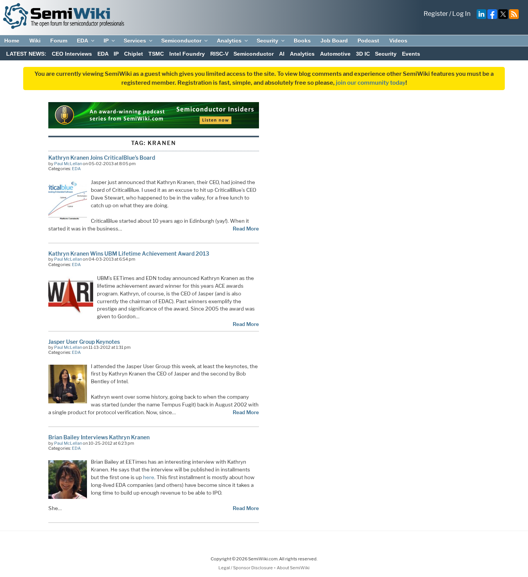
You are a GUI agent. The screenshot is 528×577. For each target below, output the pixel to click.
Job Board (334, 41)
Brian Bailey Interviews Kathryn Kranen (99, 437)
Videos (398, 41)
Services (135, 41)
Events (411, 54)
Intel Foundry (187, 54)
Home (11, 41)
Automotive (335, 54)
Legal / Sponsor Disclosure (246, 567)
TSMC (156, 54)
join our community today (370, 82)
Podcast (368, 41)
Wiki (35, 41)
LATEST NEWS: (26, 54)
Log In (461, 13)
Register (436, 13)
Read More (246, 228)
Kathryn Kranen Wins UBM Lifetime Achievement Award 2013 (128, 253)
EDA (82, 41)
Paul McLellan (68, 163)
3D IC (363, 54)
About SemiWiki (293, 567)
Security (267, 41)
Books (302, 41)
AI (281, 54)
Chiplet (133, 54)
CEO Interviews (72, 54)
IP (106, 41)
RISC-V (219, 54)
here (148, 477)
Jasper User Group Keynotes (84, 341)
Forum (58, 41)
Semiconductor (181, 41)
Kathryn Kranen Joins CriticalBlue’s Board (101, 157)
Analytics (229, 41)
